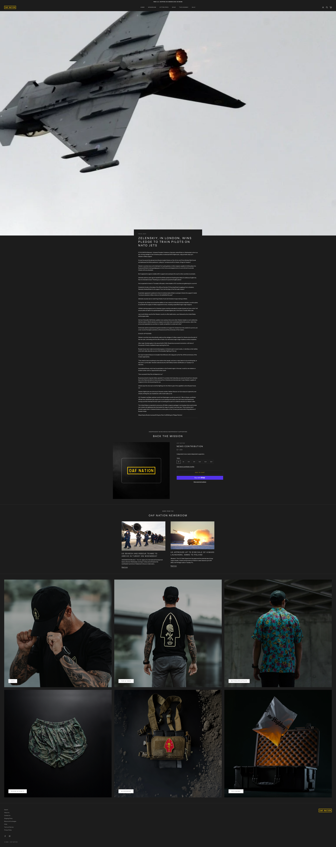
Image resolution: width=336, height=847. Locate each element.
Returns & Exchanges (10, 821)
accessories (126, 791)
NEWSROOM (152, 7)
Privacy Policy (8, 830)
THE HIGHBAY (183, 7)
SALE (193, 7)
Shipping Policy (8, 818)
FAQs (5, 824)
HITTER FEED (164, 7)
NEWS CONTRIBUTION (190, 446)
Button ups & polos (239, 681)
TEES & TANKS (126, 681)
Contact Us (7, 815)
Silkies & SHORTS (17, 791)
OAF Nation (181, 443)
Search (6, 809)
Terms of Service (9, 827)
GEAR (174, 7)
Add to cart (200, 472)
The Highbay (236, 791)
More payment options (200, 482)
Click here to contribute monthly (185, 466)
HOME (143, 7)
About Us (6, 812)
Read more (125, 567)
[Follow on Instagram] (9, 836)
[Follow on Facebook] (5, 836)
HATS (13, 681)
